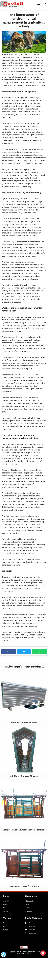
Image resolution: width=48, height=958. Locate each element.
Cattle (24, 699)
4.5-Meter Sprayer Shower (24, 748)
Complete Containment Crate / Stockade (24, 802)
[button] (39, 4)
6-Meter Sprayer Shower (24, 695)
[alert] (3, 954)
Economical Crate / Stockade (24, 859)
